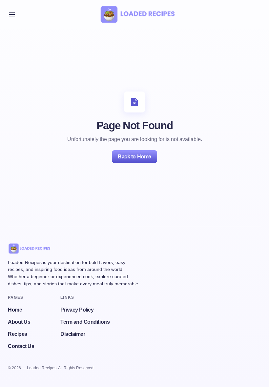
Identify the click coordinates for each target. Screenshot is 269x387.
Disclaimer (72, 334)
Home (15, 310)
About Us (19, 322)
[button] (12, 14)
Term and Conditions (85, 322)
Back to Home (134, 156)
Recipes (17, 334)
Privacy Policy (76, 310)
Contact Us (21, 346)
